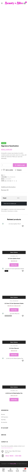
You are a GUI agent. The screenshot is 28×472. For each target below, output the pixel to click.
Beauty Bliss (13, 463)
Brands (3, 414)
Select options (14, 252)
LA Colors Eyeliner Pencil (14, 258)
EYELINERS (12, 256)
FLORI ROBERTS (8, 179)
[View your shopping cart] (25, 3)
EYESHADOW (12, 177)
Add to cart (21, 165)
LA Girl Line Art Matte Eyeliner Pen (14, 393)
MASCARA (15, 345)
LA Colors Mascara (14, 348)
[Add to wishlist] (23, 226)
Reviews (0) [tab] (4, 190)
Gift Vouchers (4, 417)
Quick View (14, 265)
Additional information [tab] (8, 187)
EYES (8, 177)
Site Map (3, 419)
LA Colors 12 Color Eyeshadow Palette (14, 303)
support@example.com (7, 447)
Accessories (4, 422)
